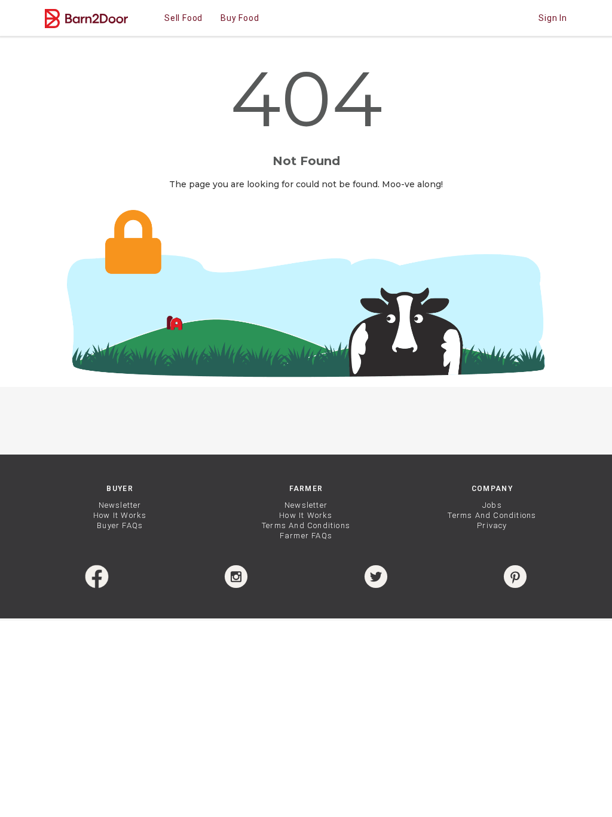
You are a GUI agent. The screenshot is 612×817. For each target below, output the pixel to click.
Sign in (552, 18)
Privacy (492, 525)
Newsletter (120, 505)
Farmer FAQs (306, 535)
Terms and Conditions (306, 525)
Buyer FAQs (120, 525)
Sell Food (183, 18)
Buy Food (240, 18)
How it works (119, 515)
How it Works (305, 515)
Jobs (492, 505)
